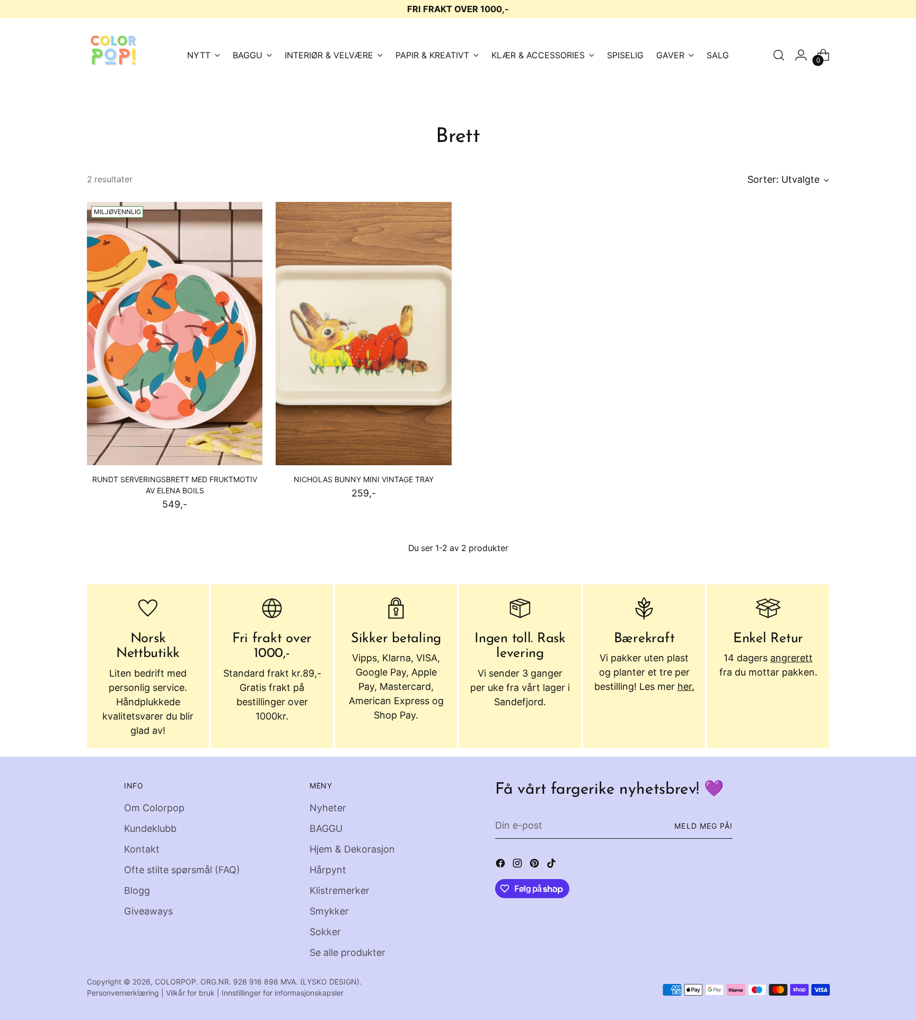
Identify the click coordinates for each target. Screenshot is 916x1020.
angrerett (791, 657)
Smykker (329, 911)
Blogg (137, 890)
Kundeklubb (150, 828)
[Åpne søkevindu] (778, 55)
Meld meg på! (703, 825)
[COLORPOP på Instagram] (518, 865)
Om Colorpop (154, 807)
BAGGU (326, 828)
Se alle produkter (347, 952)
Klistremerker (339, 890)
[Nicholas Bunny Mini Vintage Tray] (363, 333)
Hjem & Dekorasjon (352, 849)
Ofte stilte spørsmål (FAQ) (182, 869)
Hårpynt (328, 869)
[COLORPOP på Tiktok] (552, 865)
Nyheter (328, 807)
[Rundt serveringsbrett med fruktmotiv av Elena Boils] (174, 333)
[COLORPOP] (113, 55)
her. (685, 686)
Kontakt (142, 849)
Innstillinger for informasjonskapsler (283, 992)
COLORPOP (175, 981)
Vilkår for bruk (190, 992)
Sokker (325, 931)
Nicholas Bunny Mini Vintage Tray (364, 479)
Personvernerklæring (123, 992)
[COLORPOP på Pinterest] (535, 865)
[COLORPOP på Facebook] (501, 865)
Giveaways (148, 911)
